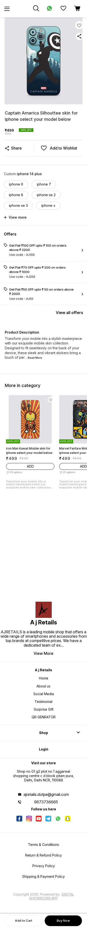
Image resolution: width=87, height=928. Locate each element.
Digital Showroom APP (51, 896)
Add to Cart (23, 920)
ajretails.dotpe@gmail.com (46, 794)
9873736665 (46, 802)
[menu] (7, 8)
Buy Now (63, 920)
